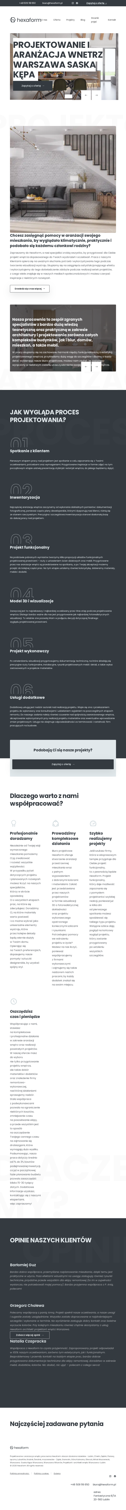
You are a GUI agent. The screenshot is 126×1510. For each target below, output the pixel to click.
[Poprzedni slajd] (86, 95)
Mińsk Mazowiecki (101, 1459)
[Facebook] (77, 3)
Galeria (57, 1473)
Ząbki (58, 1459)
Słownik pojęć (95, 19)
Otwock (88, 1459)
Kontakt (112, 19)
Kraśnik (30, 1459)
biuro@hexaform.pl (52, 3)
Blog (83, 19)
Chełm (97, 1456)
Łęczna (13, 1459)
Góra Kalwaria (78, 1459)
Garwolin (66, 1459)
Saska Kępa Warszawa (32, 1462)
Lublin (90, 1456)
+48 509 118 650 (27, 3)
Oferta (56, 19)
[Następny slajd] (96, 95)
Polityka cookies (41, 1473)
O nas (44, 19)
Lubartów (21, 1459)
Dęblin (104, 1456)
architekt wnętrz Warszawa (86, 1462)
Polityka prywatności (20, 1473)
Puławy (111, 1456)
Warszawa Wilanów (53, 1462)
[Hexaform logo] (25, 19)
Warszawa (15, 1462)
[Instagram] (73, 3)
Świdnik (37, 1459)
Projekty (70, 19)
